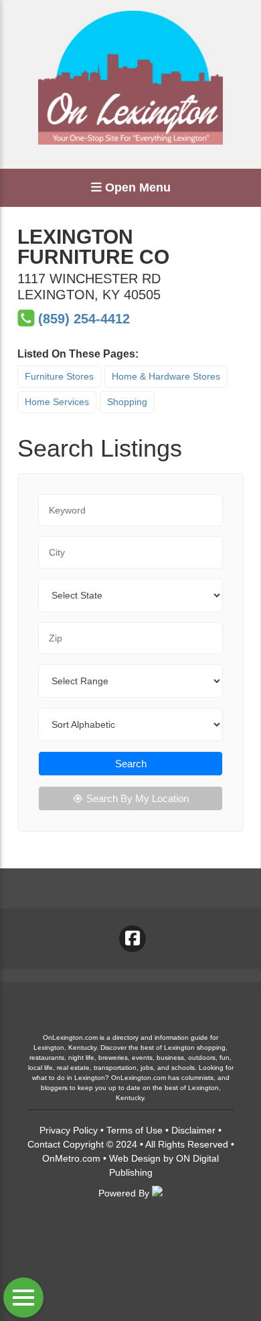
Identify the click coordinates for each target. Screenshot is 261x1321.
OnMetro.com (71, 1158)
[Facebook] (132, 938)
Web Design (135, 1158)
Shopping (127, 401)
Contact (43, 1144)
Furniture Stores (59, 376)
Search (131, 763)
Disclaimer (193, 1130)
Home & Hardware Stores (166, 376)
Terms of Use (134, 1130)
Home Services (57, 401)
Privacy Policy (68, 1130)
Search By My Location (137, 798)
